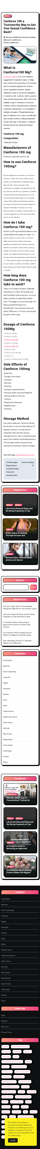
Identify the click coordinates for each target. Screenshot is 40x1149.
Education (6, 688)
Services (33, 1112)
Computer (6, 677)
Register (4, 1021)
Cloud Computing (9, 671)
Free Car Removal (16, 1102)
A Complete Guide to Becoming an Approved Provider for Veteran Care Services (17, 624)
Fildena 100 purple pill (23, 1097)
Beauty (16, 1057)
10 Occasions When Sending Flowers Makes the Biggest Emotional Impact (17, 634)
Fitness (5, 1102)
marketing (6, 1112)
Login (3, 1015)
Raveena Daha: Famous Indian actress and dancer (19, 558)
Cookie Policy (15, 1135)
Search (20, 580)
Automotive (6, 1057)
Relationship (7, 739)
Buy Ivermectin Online (19, 1067)
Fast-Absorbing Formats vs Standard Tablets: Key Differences (17, 642)
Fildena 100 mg (7, 1097)
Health (28, 1102)
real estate (16, 1112)
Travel (5, 762)
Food (5, 700)
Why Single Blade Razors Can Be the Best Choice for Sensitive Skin (12, 468)
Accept (12, 1140)
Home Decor (8, 722)
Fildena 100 (31, 1092)
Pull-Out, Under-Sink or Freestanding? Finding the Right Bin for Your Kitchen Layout (20, 607)
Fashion (9, 505)
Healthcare (6, 1107)
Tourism (6, 756)
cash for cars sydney (22, 1072)
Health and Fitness (10, 717)
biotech (28, 1062)
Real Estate (7, 734)
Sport (4, 1117)
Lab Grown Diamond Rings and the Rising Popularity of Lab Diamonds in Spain (19, 511)
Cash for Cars (7, 1072)
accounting (6, 1051)
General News (8, 711)
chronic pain (6, 1077)
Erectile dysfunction (9, 1092)
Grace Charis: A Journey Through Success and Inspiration (16, 535)
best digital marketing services (12, 1062)
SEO (25, 1112)
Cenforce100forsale (11, 43)
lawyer (16, 1107)
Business (6, 666)
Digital (5, 683)
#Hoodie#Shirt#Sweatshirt (20, 1046)
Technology (7, 751)
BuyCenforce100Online (12, 40)
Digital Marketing (25, 1082)
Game (5, 705)
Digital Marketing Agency (10, 1087)
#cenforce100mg (30, 37)
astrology (27, 1051)
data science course (9, 1082)
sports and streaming (26, 1117)
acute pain (17, 1051)
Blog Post (5, 1026)
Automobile (7, 660)
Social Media (8, 745)
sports (12, 1117)
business (5, 1067)
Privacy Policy (6, 1032)
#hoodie (5, 1046)
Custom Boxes (19, 1077)
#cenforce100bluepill (14, 37)
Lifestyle (8, 16)
